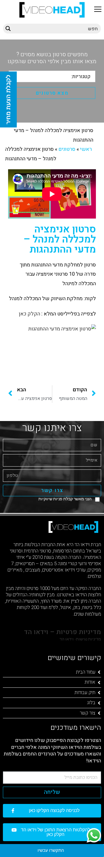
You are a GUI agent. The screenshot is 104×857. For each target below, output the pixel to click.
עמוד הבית (85, 672)
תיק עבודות (85, 692)
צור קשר (87, 713)
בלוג (91, 702)
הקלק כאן (29, 314)
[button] (98, 9)
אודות (90, 682)
